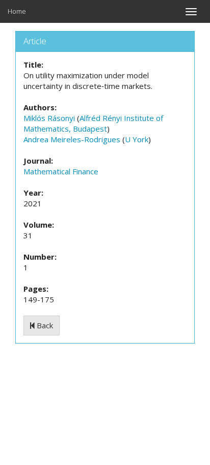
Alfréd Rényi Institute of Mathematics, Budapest (93, 123)
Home (17, 11)
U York (136, 139)
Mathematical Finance (60, 171)
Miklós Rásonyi (49, 118)
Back (44, 325)
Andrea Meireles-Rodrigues (71, 139)
